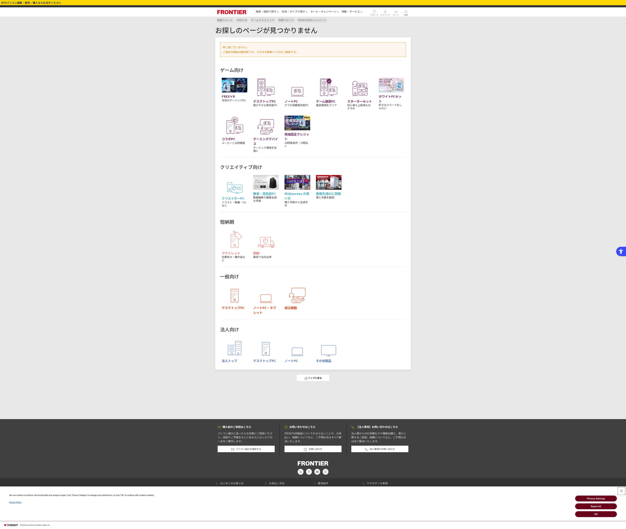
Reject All (596, 506)
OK (596, 514)
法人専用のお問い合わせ (382, 449)
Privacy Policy (15, 502)
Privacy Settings (596, 498)
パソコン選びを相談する (248, 449)
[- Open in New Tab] (301, 472)
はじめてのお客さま (232, 483)
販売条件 (323, 483)
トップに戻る (315, 377)
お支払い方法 (277, 483)
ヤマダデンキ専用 (377, 483)
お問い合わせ (315, 449)
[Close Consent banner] (621, 491)
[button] (267, 12)
